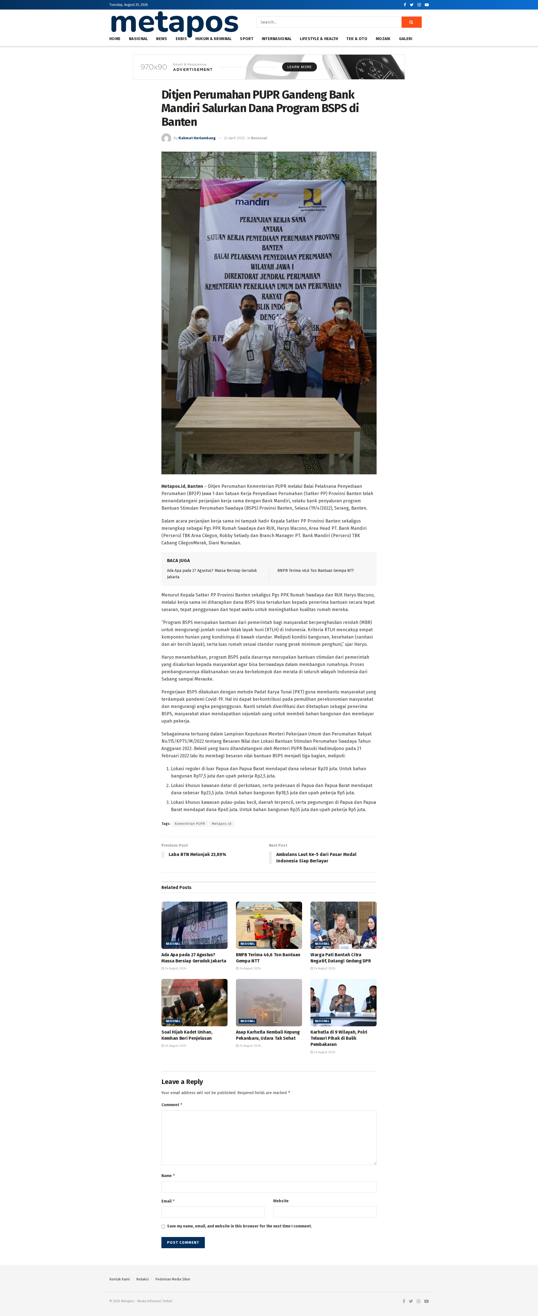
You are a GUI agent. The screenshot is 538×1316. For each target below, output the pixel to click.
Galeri (405, 38)
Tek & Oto (356, 38)
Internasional (277, 38)
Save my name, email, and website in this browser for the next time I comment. (239, 1226)
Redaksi (142, 1279)
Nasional (259, 138)
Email (168, 1201)
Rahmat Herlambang (197, 138)
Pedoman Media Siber (173, 1279)
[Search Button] (412, 22)
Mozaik (383, 38)
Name (168, 1175)
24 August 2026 (175, 968)
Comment (172, 1104)
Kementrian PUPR (190, 824)
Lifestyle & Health (319, 38)
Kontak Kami (119, 1279)
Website (281, 1201)
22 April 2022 (234, 138)
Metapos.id (221, 824)
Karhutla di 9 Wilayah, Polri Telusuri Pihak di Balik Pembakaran (338, 1038)
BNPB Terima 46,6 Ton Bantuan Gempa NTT (315, 570)
